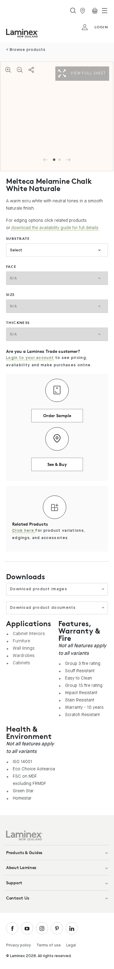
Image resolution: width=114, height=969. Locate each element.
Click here (23, 531)
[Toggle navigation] (104, 10)
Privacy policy (18, 945)
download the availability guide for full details (54, 227)
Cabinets (21, 662)
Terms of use (48, 945)
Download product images (38, 589)
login (101, 27)
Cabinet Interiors (29, 633)
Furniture (21, 640)
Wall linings (24, 648)
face (11, 266)
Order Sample (57, 415)
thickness (18, 322)
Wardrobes (24, 655)
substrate (18, 238)
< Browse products (26, 50)
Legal (71, 945)
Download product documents (43, 608)
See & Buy (57, 464)
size (10, 294)
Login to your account (30, 358)
